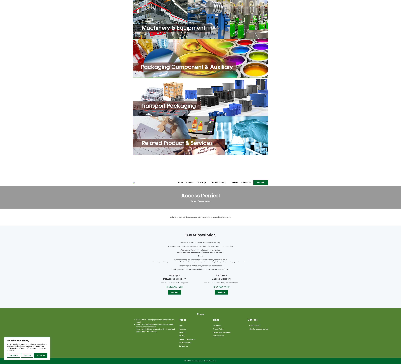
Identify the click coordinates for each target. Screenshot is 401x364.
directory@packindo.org (258, 329)
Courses (234, 182)
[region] (27, 348)
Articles (182, 336)
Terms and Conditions (221, 332)
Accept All (41, 355)
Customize (14, 355)
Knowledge (201, 182)
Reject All (27, 355)
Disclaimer (217, 326)
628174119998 (254, 326)
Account (260, 182)
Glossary (182, 332)
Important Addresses (187, 339)
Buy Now (174, 292)
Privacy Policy (218, 329)
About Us (190, 182)
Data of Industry (218, 182)
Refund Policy (218, 336)
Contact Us (246, 182)
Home (180, 182)
